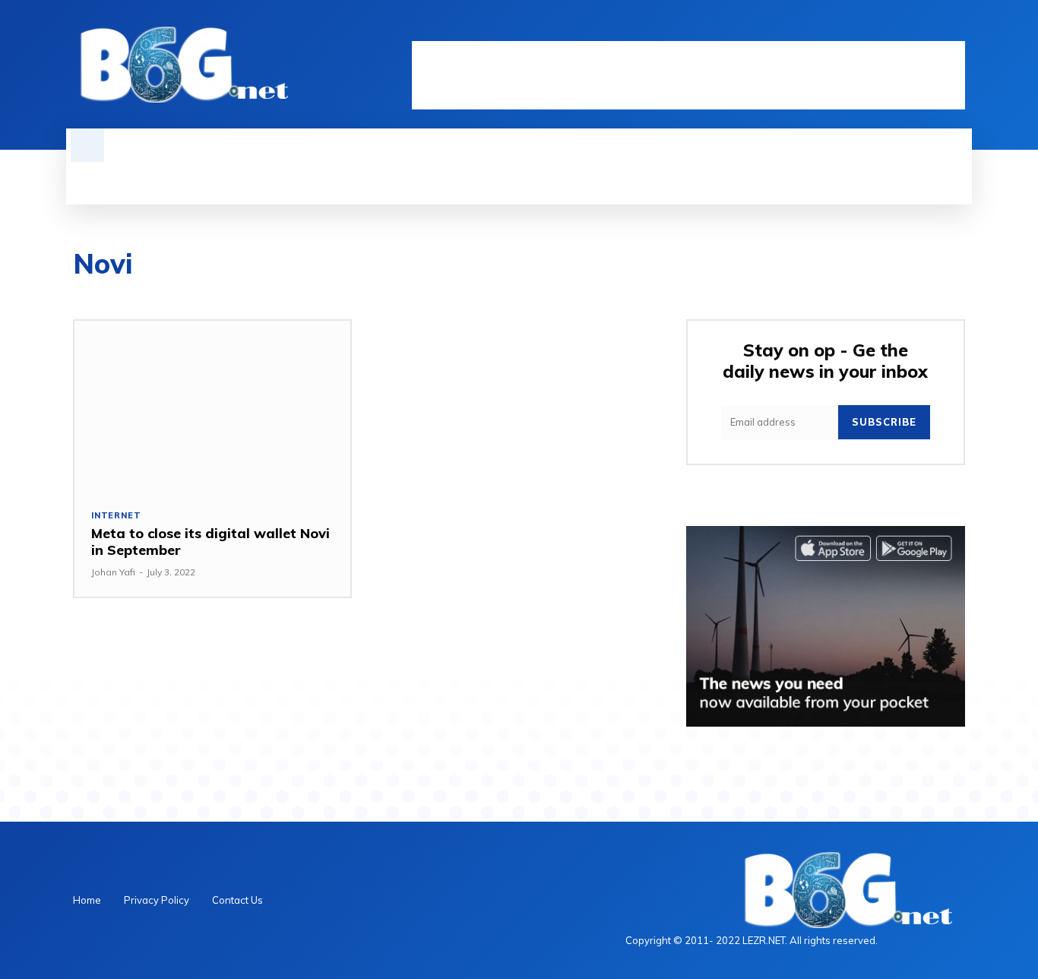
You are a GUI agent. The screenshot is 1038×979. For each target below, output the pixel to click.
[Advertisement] (688, 75)
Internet (116, 516)
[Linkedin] (904, 28)
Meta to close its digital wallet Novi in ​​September (210, 541)
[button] (87, 145)
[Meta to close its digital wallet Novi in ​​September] (212, 406)
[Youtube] (956, 28)
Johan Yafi (113, 572)
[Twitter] (930, 28)
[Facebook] (878, 28)
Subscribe (884, 422)
